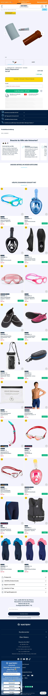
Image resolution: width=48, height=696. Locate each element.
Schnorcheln (12, 689)
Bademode (11, 686)
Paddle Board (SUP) (18, 67)
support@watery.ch (25, 646)
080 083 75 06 (25, 644)
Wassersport (12, 683)
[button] (5, 33)
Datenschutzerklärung (27, 617)
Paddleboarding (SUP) (10, 67)
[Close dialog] (21, 662)
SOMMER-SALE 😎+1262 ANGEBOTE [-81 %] (10, 13)
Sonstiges (12, 692)
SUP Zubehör (25, 67)
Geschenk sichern (24, 613)
